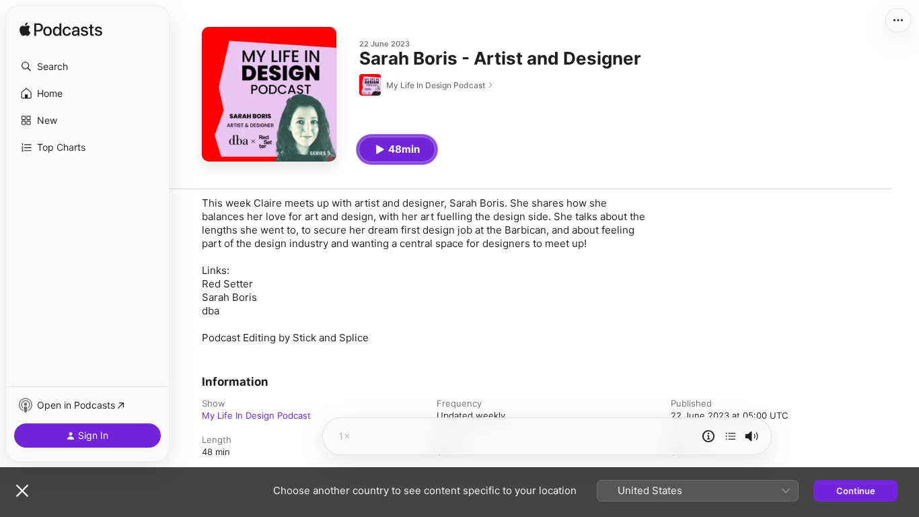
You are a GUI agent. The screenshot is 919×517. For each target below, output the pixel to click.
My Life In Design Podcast (256, 415)
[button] (87, 66)
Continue (855, 490)
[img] (61, 30)
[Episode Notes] (708, 436)
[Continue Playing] (731, 436)
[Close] (22, 491)
